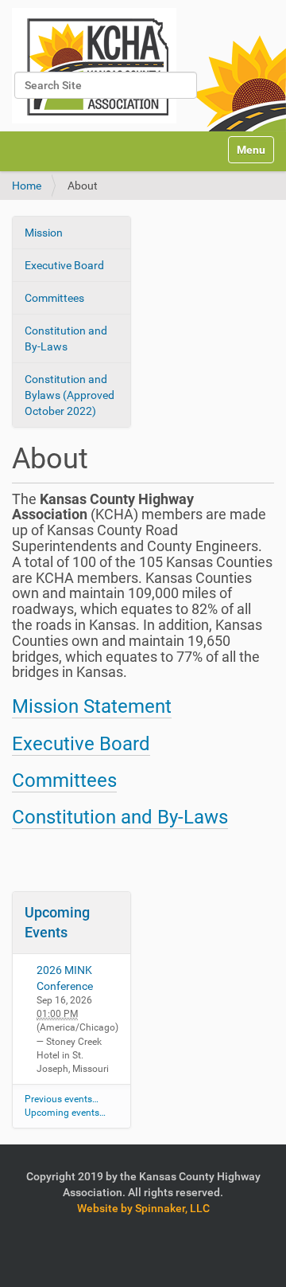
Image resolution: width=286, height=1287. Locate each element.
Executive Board (64, 265)
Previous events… (62, 1099)
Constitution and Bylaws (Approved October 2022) (69, 395)
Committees (54, 297)
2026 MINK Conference (65, 978)
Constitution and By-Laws (66, 338)
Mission (44, 232)
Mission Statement (92, 706)
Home (26, 185)
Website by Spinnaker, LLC (143, 1208)
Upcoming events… (65, 1112)
